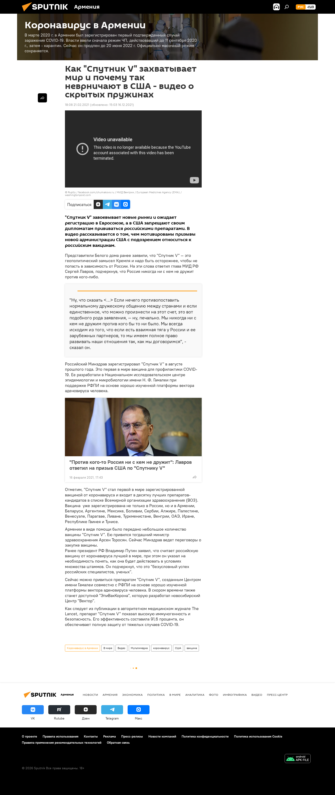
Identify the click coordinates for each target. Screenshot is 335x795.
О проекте (29, 736)
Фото (213, 695)
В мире (107, 648)
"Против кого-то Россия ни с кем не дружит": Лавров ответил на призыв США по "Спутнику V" (131, 465)
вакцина (192, 648)
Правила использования (60, 736)
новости (90, 695)
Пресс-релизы (132, 736)
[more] (194, 477)
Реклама (109, 736)
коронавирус (161, 648)
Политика (156, 695)
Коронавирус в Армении (82, 648)
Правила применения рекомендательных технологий (61, 742)
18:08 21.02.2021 (77, 105)
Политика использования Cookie (258, 736)
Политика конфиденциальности (205, 736)
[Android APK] (297, 759)
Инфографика (235, 695)
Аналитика (194, 695)
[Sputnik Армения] (46, 12)
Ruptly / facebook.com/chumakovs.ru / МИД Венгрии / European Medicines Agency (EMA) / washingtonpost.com (123, 193)
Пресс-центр (277, 695)
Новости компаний (162, 736)
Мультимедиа (139, 648)
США (178, 648)
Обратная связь (118, 742)
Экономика (132, 695)
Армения (110, 695)
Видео (121, 648)
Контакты (91, 736)
